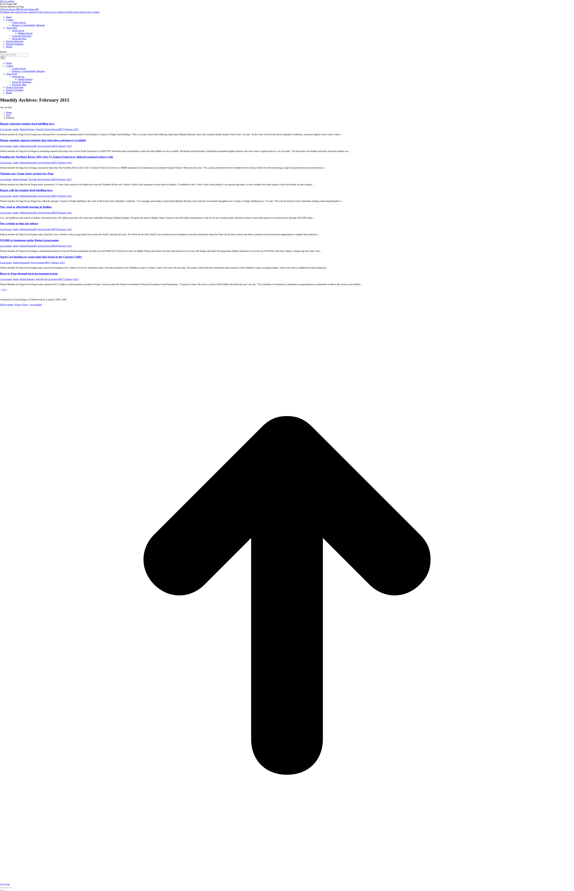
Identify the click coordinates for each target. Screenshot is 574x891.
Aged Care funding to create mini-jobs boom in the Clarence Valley (41, 256)
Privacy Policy (21, 304)
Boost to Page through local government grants (29, 273)
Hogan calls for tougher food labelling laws (26, 190)
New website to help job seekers (19, 223)
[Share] (4, 887)
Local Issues (6, 129)
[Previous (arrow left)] (1, 890)
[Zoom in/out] (10, 887)
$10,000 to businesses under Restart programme (29, 240)
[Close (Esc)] (1, 887)
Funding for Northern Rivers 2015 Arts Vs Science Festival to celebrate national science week (56, 156)
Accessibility (36, 304)
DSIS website (6, 304)
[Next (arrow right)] (4, 890)
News (38, 129)
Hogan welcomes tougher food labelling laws (27, 123)
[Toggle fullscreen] (7, 887)
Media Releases (27, 129)
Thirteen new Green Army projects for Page (27, 173)
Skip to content (7, 1)
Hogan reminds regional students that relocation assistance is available (43, 140)
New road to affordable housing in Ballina (26, 206)
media (16, 129)
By (51, 129)
